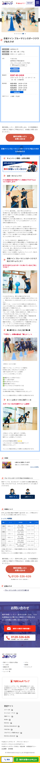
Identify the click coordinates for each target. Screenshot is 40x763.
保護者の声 (6, 667)
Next (39, 20)
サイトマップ (28, 667)
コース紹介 (6, 664)
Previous (1, 20)
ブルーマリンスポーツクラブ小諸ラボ (17, 590)
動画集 (26, 664)
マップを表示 (19, 65)
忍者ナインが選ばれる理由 (10, 662)
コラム (26, 662)
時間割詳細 (17, 92)
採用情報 (10, 749)
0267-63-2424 (17, 75)
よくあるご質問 (7, 669)
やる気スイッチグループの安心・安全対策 (13, 746)
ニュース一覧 (6, 671)
